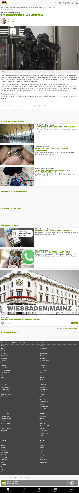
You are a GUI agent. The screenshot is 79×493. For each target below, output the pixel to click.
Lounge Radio (4, 368)
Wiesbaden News (44, 353)
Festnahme (19, 106)
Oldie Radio (4, 360)
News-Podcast (43, 430)
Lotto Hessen (4, 459)
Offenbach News (44, 363)
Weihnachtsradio (5, 370)
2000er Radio (4, 355)
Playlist (60, 2)
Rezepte (3, 447)
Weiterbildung (43, 462)
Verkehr (43, 384)
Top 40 (3, 375)
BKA (37, 106)
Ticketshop (4, 457)
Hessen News (43, 348)
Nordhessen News (6, 387)
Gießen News (43, 365)
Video (55, 491)
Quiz (2, 469)
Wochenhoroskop (6, 421)
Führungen (42, 455)
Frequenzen (43, 450)
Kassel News (43, 358)
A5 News (42, 397)
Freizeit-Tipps (4, 455)
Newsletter (43, 445)
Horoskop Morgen (6, 418)
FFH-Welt (43, 440)
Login (41, 464)
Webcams (42, 423)
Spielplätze (4, 445)
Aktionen (42, 418)
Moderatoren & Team (45, 426)
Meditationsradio (5, 372)
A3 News (42, 394)
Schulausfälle (43, 409)
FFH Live (3, 348)
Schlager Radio (5, 363)
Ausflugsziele (4, 452)
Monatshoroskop (5, 423)
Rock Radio (4, 358)
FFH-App (42, 443)
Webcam (72, 2)
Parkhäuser (43, 404)
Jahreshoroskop (5, 426)
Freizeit (3, 440)
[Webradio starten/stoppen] (72, 483)
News (42, 346)
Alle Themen (43, 380)
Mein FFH (76, 2)
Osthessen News (5, 389)
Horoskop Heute (5, 416)
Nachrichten (4, 7)
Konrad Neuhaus (13, 22)
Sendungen (43, 416)
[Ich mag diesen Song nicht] (75, 483)
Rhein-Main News (6, 394)
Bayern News (43, 370)
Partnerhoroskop (5, 428)
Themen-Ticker (44, 433)
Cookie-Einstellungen (25, 478)
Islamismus (29, 106)
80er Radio (4, 351)
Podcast (39, 491)
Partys (3, 471)
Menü (71, 491)
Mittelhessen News (6, 392)
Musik (23, 491)
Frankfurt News (44, 351)
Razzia (4, 106)
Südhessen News (5, 397)
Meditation (4, 450)
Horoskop (5, 413)
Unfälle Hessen (44, 392)
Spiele (2, 462)
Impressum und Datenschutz (9, 478)
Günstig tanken (44, 401)
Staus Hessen (43, 387)
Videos (41, 421)
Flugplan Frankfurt (44, 406)
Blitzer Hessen (43, 389)
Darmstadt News (44, 360)
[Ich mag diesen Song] (68, 483)
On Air (42, 413)
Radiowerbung (43, 459)
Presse (41, 457)
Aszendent (4, 430)
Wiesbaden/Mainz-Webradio (67, 328)
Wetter (68, 2)
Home (7, 491)
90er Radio (4, 353)
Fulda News (43, 368)
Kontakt (42, 447)
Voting (41, 435)
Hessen (32, 343)
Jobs (41, 452)
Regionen (4, 384)
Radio (3, 346)
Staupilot (64, 2)
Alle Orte (42, 377)
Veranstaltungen (5, 443)
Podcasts (42, 428)
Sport (41, 372)
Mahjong (3, 464)
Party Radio (4, 365)
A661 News (43, 399)
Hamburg (44, 106)
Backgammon (4, 467)
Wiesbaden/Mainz (14, 7)
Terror (11, 106)
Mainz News (43, 355)
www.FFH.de (12, 343)
